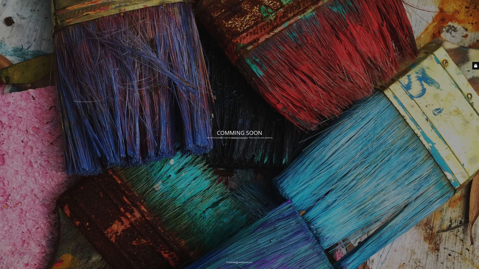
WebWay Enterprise (239, 137)
